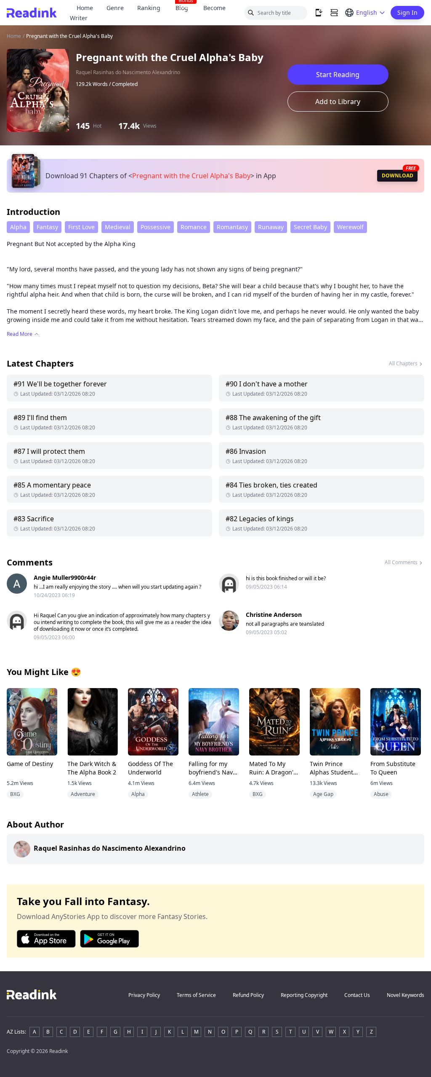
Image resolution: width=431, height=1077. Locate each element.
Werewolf (350, 227)
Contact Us (357, 995)
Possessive (155, 227)
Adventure (83, 794)
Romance (194, 227)
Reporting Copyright (304, 995)
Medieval (117, 227)
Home (85, 8)
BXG (15, 794)
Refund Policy (248, 995)
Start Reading (337, 74)
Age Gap (323, 794)
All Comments (401, 562)
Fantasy (47, 227)
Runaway (271, 227)
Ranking (148, 8)
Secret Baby (310, 227)
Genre (115, 8)
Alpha (18, 227)
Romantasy (232, 227)
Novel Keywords (405, 995)
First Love (81, 227)
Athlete (200, 794)
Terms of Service (196, 995)
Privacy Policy (144, 995)
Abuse (381, 794)
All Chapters (403, 363)
